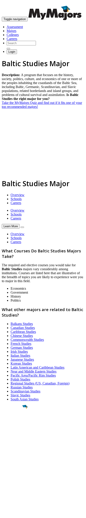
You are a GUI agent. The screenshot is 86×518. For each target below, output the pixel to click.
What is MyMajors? (15, 466)
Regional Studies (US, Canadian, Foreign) (40, 383)
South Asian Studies (25, 399)
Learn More (11, 226)
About (7, 457)
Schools (16, 199)
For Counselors (12, 470)
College (13, 431)
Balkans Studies (22, 324)
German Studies (22, 347)
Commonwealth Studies (27, 340)
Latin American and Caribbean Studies (37, 367)
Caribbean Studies (23, 332)
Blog (5, 486)
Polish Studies (20, 379)
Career (13, 441)
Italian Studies (20, 355)
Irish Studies (19, 351)
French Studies (21, 343)
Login (11, 51)
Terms (6, 512)
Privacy (18, 512)
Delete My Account (15, 482)
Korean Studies (21, 363)
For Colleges (11, 474)
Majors (11, 31)
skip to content (75, 3)
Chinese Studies (22, 336)
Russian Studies (22, 387)
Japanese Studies (22, 359)
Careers (12, 39)
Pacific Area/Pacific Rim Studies (33, 375)
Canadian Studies (23, 328)
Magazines (9, 478)
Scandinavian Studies (25, 391)
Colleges (13, 35)
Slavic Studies (20, 395)
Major (12, 421)
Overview (17, 195)
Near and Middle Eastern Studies (33, 371)
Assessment (15, 27)
